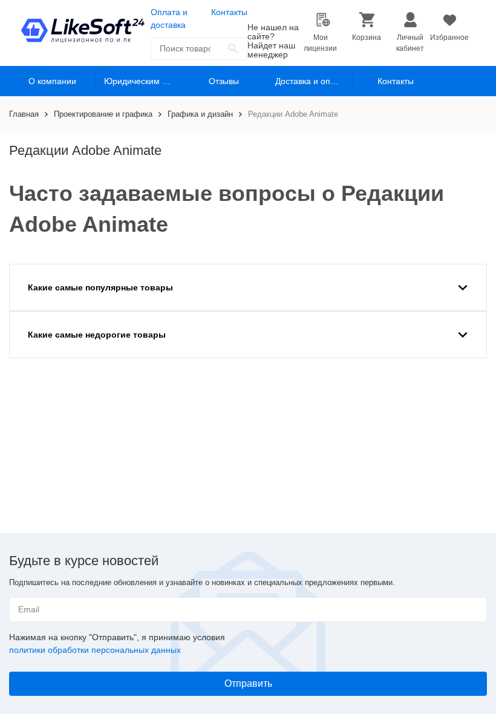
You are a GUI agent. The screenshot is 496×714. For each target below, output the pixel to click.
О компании (52, 81)
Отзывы (224, 81)
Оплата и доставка (169, 18)
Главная (24, 114)
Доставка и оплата (311, 81)
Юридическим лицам (142, 81)
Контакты (229, 12)
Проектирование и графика (103, 114)
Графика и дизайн (200, 114)
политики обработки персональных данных (95, 650)
